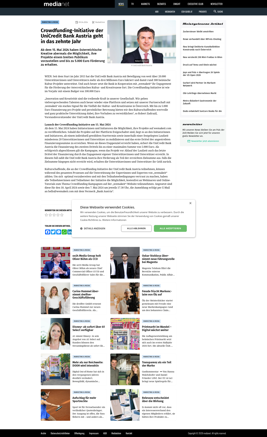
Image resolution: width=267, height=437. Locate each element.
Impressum (94, 433)
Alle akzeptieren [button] (170, 228)
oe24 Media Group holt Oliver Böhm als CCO (86, 257)
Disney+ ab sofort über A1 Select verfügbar (88, 328)
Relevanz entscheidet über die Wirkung (155, 399)
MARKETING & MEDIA (50, 22)
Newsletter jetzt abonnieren (203, 141)
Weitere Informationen (114, 219)
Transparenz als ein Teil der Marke (156, 364)
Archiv (43, 433)
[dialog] (133, 218)
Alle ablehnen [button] (136, 228)
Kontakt (129, 433)
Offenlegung (79, 433)
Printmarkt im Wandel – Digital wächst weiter (156, 328)
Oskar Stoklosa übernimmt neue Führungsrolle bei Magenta (158, 259)
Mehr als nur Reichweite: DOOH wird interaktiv (87, 364)
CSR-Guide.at (186, 11)
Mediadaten (170, 11)
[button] (92, 228)
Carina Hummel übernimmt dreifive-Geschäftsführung (85, 294)
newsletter (192, 124)
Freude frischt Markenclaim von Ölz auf (157, 293)
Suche (218, 11)
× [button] (190, 203)
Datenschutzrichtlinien (60, 433)
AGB (105, 433)
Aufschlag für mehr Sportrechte (84, 399)
